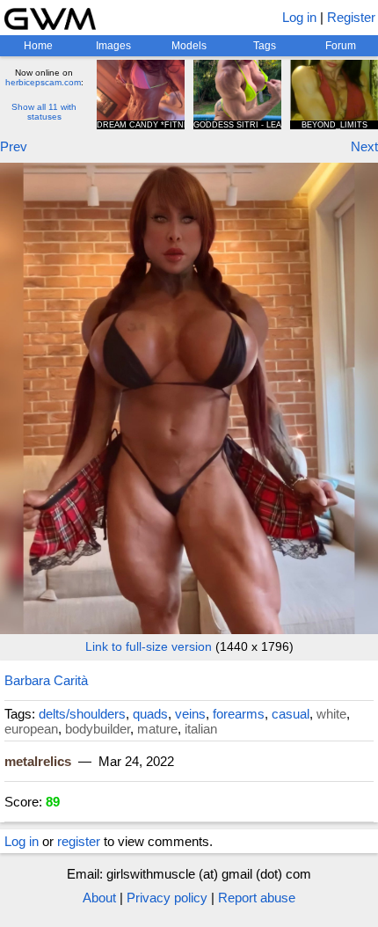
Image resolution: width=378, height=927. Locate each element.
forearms (239, 713)
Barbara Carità (46, 680)
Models (189, 46)
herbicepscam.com (43, 82)
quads (150, 713)
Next (364, 146)
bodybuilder (97, 728)
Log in (299, 17)
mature (157, 728)
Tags (264, 46)
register (78, 841)
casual (290, 713)
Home (38, 46)
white (331, 713)
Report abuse (256, 897)
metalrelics (37, 761)
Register (351, 17)
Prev (13, 146)
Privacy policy (167, 897)
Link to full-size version (148, 646)
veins (190, 713)
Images (113, 46)
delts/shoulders (82, 713)
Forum (340, 46)
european (31, 728)
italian (201, 728)
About (99, 897)
